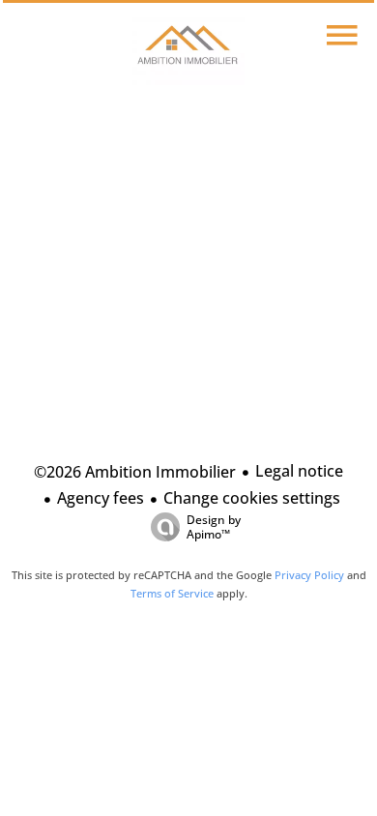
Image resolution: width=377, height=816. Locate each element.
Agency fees (100, 498)
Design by (214, 526)
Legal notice (299, 470)
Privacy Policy (309, 575)
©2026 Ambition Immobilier (135, 471)
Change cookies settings (251, 498)
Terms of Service (172, 593)
